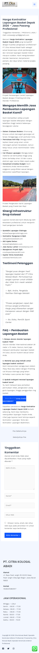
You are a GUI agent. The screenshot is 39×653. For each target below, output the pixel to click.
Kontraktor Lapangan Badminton (16, 423)
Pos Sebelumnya (19, 431)
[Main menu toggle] (34, 4)
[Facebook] (3, 649)
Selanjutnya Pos (19, 437)
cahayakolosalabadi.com (13, 239)
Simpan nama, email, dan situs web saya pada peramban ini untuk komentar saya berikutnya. (19, 525)
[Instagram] (14, 649)
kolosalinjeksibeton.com (12, 244)
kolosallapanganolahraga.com (15, 233)
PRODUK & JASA (28, 33)
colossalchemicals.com (12, 258)
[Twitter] (8, 649)
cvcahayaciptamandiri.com (13, 252)
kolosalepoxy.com (26, 247)
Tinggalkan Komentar (11, 33)
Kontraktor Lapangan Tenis (14, 420)
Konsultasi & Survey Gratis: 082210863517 (14, 400)
